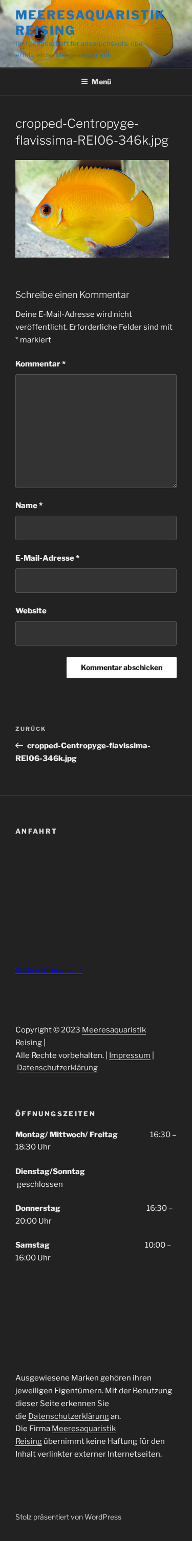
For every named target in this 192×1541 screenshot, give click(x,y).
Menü (101, 81)
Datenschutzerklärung (57, 1067)
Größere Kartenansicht (48, 970)
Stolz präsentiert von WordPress (68, 1516)
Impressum (130, 1055)
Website (31, 610)
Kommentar (40, 364)
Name (28, 505)
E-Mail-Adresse (47, 558)
